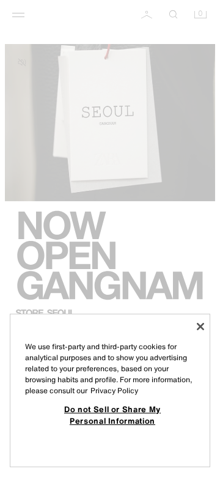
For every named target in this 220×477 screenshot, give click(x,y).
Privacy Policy (114, 390)
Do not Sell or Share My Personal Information (112, 414)
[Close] (200, 326)
